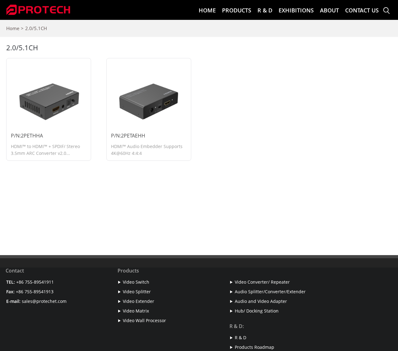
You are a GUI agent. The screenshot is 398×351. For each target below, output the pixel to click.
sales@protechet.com (44, 301)
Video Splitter (137, 292)
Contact (15, 270)
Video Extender (138, 301)
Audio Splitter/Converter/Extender (270, 292)
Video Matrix (136, 311)
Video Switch (136, 282)
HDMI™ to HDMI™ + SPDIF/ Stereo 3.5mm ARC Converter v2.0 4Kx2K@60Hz (45, 153)
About (329, 10)
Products (236, 10)
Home (207, 10)
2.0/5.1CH (36, 28)
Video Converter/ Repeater (262, 282)
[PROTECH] (38, 8)
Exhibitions (296, 10)
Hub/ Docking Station (257, 311)
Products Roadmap (254, 347)
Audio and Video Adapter (261, 301)
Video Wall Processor (144, 320)
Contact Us (362, 10)
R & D (264, 10)
